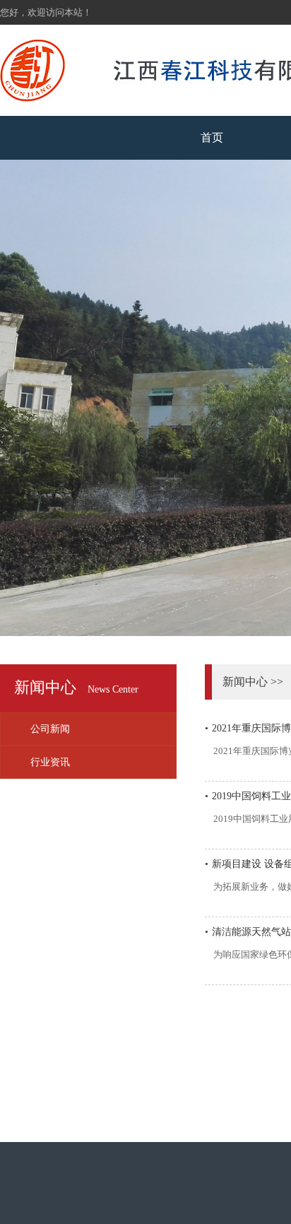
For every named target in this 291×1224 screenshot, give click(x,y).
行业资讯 (50, 762)
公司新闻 (50, 729)
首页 (212, 137)
